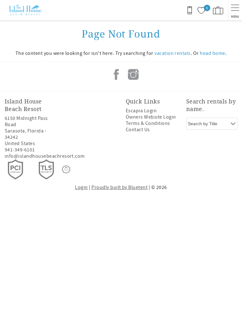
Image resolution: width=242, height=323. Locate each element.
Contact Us (138, 129)
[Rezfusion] (66, 169)
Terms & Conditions (148, 123)
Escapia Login (141, 111)
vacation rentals (172, 53)
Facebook (116, 74)
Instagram (133, 74)
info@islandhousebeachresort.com (45, 156)
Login (81, 187)
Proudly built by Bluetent (119, 187)
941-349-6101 (20, 150)
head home (212, 53)
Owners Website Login (151, 117)
